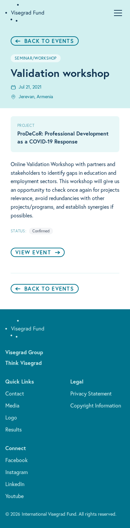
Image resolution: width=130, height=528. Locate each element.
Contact (14, 393)
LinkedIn (14, 484)
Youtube (14, 496)
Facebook (16, 460)
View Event (33, 252)
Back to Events (49, 40)
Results (13, 429)
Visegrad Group (24, 352)
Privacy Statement (91, 393)
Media (12, 405)
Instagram (16, 472)
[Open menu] (118, 13)
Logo (11, 417)
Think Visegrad (23, 362)
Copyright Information (95, 405)
